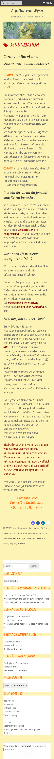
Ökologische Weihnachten (15, 663)
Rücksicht (21, 543)
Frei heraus (34, 528)
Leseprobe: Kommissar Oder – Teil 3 (20, 595)
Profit (5, 543)
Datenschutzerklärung (13, 725)
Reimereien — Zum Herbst (15, 670)
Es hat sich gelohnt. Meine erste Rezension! (23, 602)
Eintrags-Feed (9, 708)
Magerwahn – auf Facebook (16, 616)
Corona (19, 533)
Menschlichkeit (9, 538)
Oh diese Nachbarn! (12, 620)
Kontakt (7, 733)
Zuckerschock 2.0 (11, 581)
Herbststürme (9, 666)
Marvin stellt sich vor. (13, 645)
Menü (49, 2)
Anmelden (8, 704)
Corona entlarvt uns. (20, 56)
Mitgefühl (31, 538)
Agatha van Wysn (27, 11)
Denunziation (41, 533)
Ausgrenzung (9, 533)
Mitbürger (21, 538)
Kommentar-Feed (11, 711)
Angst (46, 528)
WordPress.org (10, 715)
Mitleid (38, 538)
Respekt (12, 543)
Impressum (8, 722)
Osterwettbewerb (11, 641)
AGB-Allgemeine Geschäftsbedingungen (21, 729)
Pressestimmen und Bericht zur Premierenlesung (26, 598)
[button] (33, 523)
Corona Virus (29, 533)
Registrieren (9, 700)
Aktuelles (24, 528)
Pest (44, 538)
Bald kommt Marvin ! (13, 649)
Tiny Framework (23, 746)
